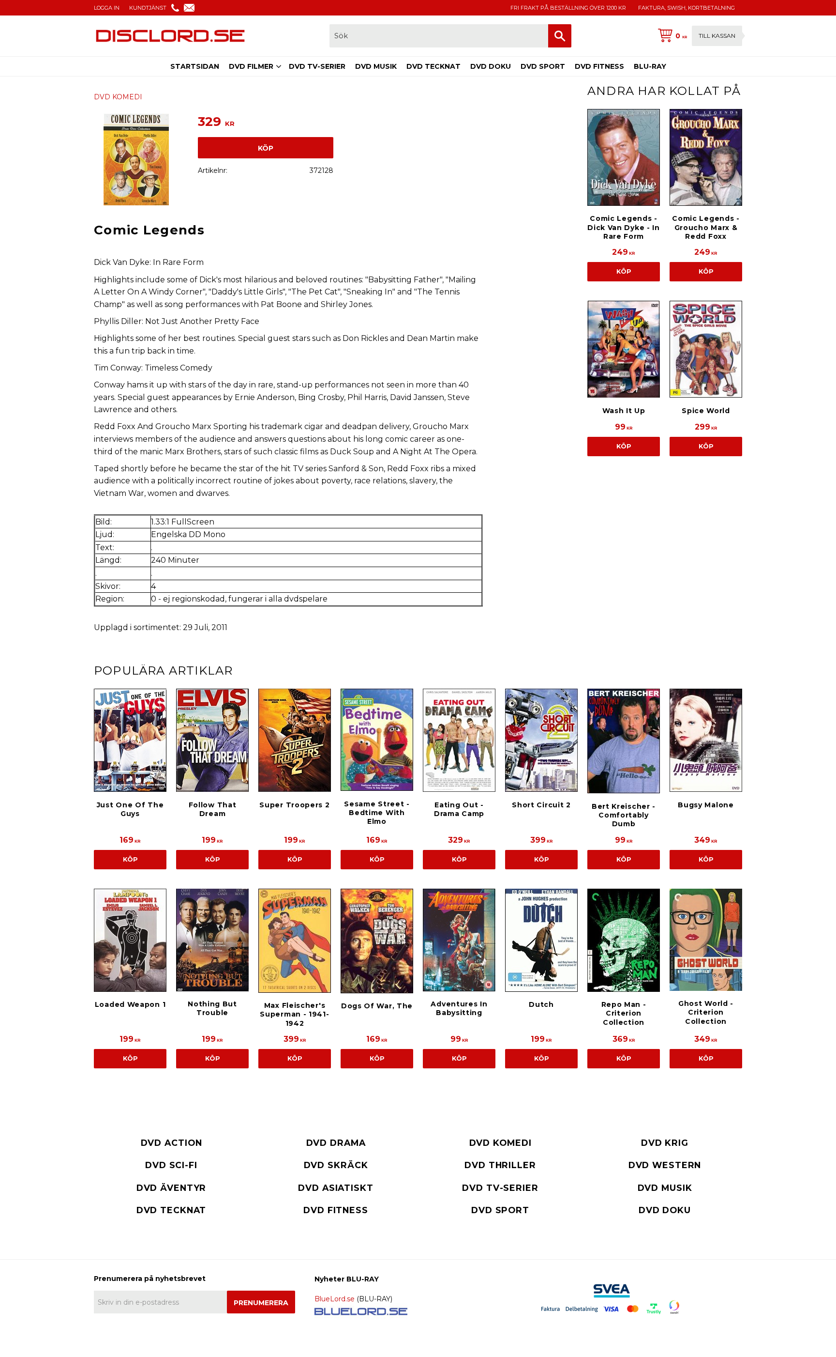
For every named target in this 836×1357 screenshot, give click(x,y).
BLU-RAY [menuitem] (650, 66)
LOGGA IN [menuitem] (106, 7)
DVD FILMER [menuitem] (251, 66)
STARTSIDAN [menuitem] (194, 66)
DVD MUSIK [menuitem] (376, 66)
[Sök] (559, 35)
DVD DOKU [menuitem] (490, 66)
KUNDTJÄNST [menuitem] (147, 7)
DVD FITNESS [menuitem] (599, 66)
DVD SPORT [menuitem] (543, 66)
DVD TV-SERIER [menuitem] (317, 66)
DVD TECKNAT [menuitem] (433, 66)
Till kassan (717, 35)
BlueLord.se (334, 1299)
